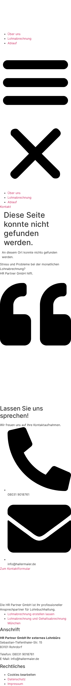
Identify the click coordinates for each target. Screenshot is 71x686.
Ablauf (12, 43)
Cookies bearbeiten (22, 674)
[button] (35, 118)
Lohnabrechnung (19, 38)
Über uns (14, 34)
